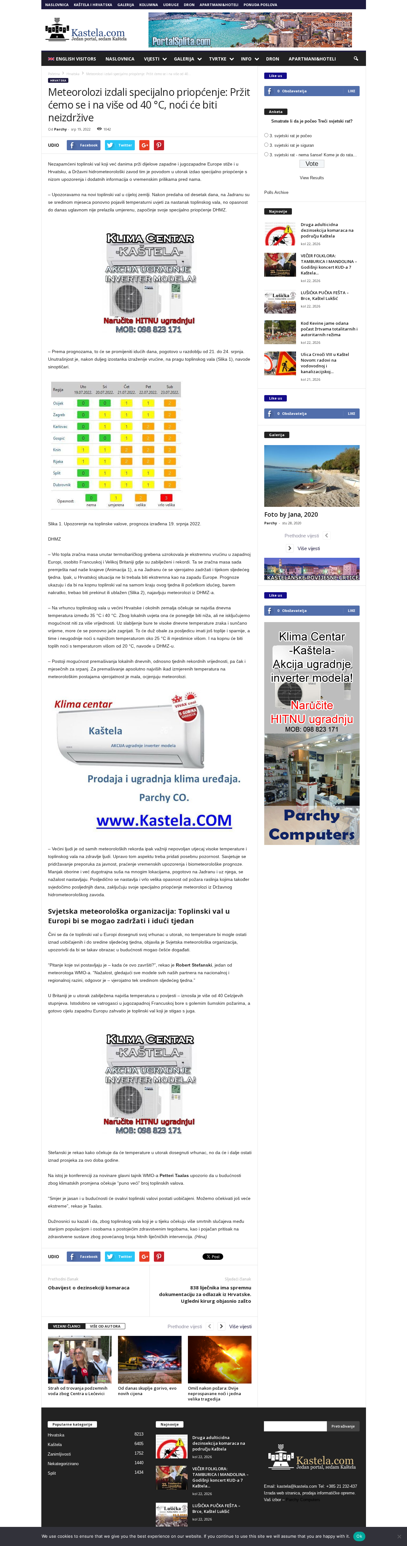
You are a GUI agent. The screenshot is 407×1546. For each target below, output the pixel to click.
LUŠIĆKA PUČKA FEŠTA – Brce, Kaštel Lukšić (325, 295)
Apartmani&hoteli (219, 4)
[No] (399, 1536)
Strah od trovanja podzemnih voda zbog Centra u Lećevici (77, 1390)
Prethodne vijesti (187, 1326)
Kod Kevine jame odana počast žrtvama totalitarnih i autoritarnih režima (329, 328)
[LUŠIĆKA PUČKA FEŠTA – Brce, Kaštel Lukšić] (280, 302)
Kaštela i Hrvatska (93, 4)
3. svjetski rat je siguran (292, 145)
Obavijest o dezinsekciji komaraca (88, 1287)
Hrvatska (58, 80)
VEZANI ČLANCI (66, 1326)
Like (351, 91)
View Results (312, 177)
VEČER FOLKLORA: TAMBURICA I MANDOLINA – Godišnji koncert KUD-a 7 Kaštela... (329, 264)
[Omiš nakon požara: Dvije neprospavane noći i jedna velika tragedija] (220, 1360)
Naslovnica (57, 4)
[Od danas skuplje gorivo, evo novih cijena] (150, 1360)
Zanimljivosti (59, 1454)
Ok (359, 1536)
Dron (189, 4)
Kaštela (55, 1444)
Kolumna (148, 4)
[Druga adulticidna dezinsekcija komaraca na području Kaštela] (280, 233)
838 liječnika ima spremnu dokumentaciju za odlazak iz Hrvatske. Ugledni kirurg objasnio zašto (205, 1294)
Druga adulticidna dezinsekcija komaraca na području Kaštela (327, 230)
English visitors (76, 59)
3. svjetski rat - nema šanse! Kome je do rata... (313, 154)
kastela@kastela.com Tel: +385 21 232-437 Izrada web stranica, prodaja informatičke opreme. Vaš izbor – (310, 1493)
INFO (246, 59)
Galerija (125, 4)
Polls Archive (276, 192)
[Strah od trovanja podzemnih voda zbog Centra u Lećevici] (80, 1360)
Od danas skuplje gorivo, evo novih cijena (147, 1390)
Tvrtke (217, 59)
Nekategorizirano (63, 1463)
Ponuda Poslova (260, 4)
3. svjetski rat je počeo (291, 135)
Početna (54, 74)
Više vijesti (238, 1326)
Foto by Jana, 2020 (291, 514)
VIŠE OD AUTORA (105, 1326)
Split (52, 1473)
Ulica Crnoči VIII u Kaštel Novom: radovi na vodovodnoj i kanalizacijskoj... (325, 362)
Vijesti (151, 59)
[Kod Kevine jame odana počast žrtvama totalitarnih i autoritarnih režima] (280, 332)
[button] (356, 59)
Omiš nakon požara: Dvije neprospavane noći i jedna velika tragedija (214, 1393)
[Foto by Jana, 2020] (312, 476)
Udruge (171, 4)
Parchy (60, 129)
